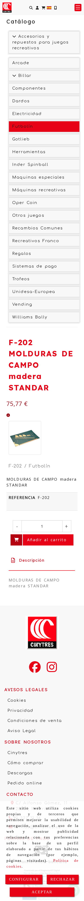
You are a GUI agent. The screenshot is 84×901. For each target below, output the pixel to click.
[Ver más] (14, 75)
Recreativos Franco (35, 241)
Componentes (29, 88)
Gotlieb (21, 139)
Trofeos (21, 279)
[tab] (42, 560)
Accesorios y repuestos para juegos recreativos (40, 42)
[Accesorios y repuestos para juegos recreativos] (14, 36)
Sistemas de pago (34, 266)
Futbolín (22, 126)
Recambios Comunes (37, 228)
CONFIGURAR (24, 879)
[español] (49, 7)
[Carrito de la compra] (43, 7)
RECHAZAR (62, 879)
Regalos (21, 253)
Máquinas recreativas (39, 190)
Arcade (20, 63)
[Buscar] (31, 7)
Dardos (21, 101)
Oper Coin (24, 203)
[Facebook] (35, 669)
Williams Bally (29, 317)
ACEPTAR (42, 892)
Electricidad (27, 114)
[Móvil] (55, 7)
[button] (37, 7)
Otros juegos (28, 215)
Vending (22, 304)
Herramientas (29, 152)
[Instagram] (52, 669)
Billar (23, 75)
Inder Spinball (30, 164)
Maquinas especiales (38, 177)
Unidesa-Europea (33, 292)
